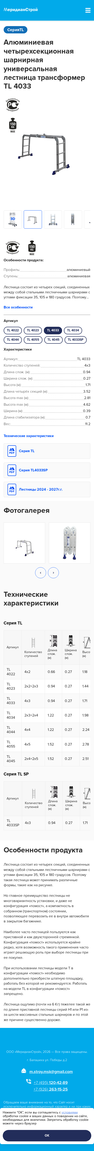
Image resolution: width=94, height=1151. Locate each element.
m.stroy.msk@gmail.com (51, 1071)
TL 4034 (73, 330)
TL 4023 (33, 330)
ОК (47, 1135)
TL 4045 (53, 340)
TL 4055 (33, 340)
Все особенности (18, 307)
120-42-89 (51, 1082)
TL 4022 (13, 330)
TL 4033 (53, 330)
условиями (70, 1112)
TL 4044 (13, 340)
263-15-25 (51, 1089)
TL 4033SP (76, 340)
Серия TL (26, 451)
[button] (40, 573)
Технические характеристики (29, 436)
